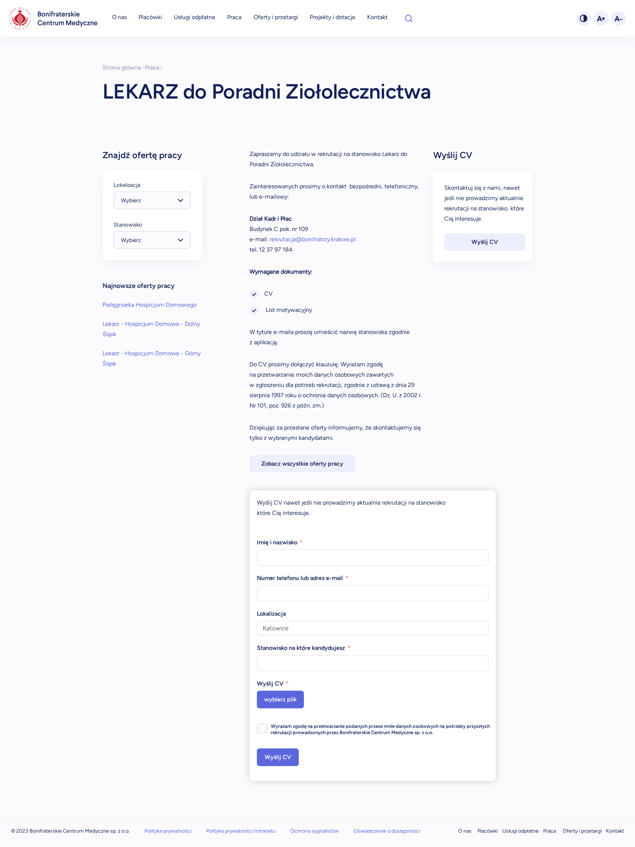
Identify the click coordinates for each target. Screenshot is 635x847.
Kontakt (377, 17)
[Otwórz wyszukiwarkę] (408, 18)
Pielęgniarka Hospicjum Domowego (150, 304)
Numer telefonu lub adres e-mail (300, 577)
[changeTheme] (583, 18)
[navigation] (53, 18)
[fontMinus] (618, 18)
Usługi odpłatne (194, 17)
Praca (234, 17)
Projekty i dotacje (332, 17)
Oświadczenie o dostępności (387, 831)
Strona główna (123, 67)
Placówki (150, 17)
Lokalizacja (127, 185)
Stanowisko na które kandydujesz (301, 647)
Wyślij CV (484, 241)
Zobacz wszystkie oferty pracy (302, 463)
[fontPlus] (601, 18)
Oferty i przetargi (276, 17)
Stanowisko (128, 224)
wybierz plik (280, 699)
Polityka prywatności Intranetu (241, 831)
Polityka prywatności (167, 831)
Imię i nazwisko (277, 542)
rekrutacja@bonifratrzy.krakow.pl (312, 239)
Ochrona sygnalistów (314, 831)
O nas (119, 17)
